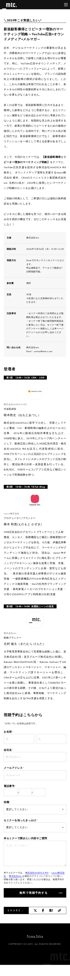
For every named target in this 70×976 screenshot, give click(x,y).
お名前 (8, 731)
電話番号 (10, 786)
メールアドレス (14, 767)
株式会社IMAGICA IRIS (37, 872)
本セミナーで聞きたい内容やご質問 (25, 838)
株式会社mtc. (15, 876)
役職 (7, 802)
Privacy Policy (35, 936)
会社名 (8, 749)
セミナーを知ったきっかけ (21, 820)
